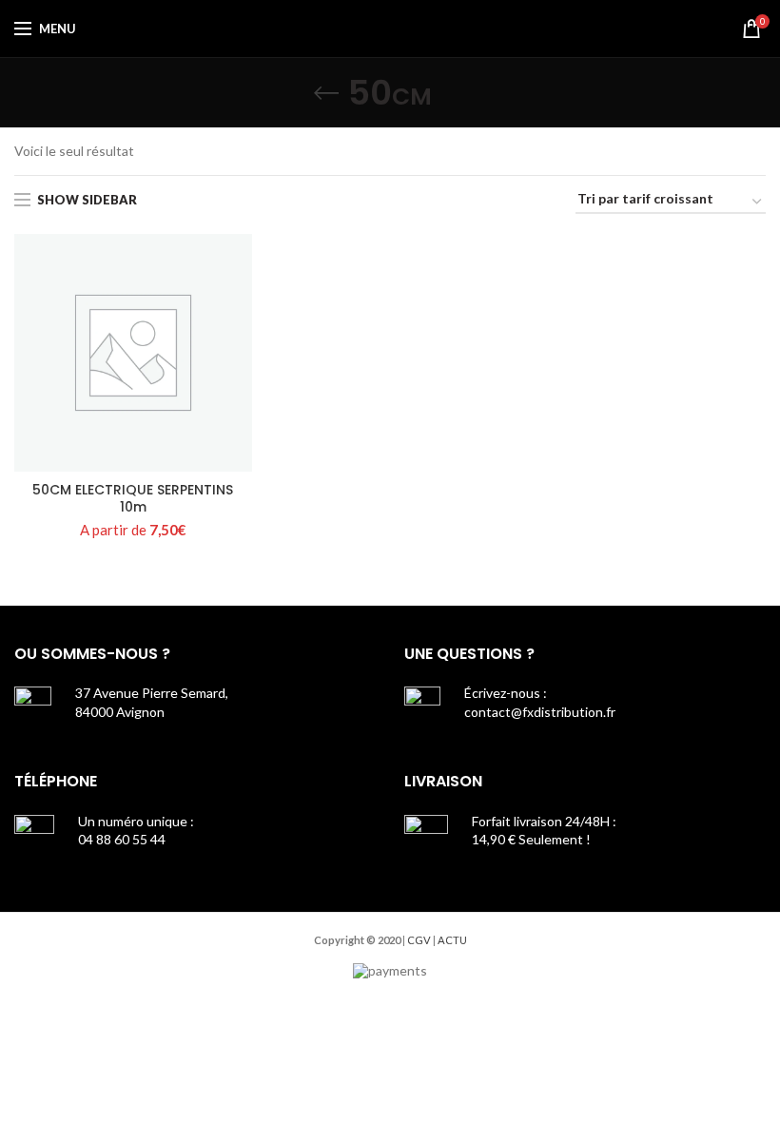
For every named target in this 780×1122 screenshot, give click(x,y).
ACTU (452, 940)
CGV (419, 940)
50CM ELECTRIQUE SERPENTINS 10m (132, 498)
